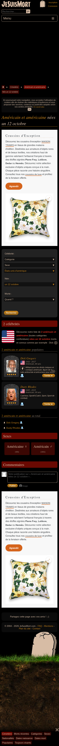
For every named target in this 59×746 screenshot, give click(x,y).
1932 (27, 362)
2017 (33, 362)
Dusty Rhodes (28, 387)
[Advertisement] (29, 53)
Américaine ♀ (17, 448)
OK (29, 109)
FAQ (40, 626)
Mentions (48, 626)
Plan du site (25, 628)
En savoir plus (39, 107)
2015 (33, 390)
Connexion (52, 6)
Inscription (53, 2)
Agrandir (14, 186)
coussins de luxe (33, 174)
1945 (27, 390)
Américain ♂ (43, 448)
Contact (36, 628)
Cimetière (14, 87)
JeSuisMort (16, 4)
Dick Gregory (28, 358)
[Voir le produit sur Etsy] (29, 217)
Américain (29, 364)
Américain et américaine (35, 87)
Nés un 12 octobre (10, 92)
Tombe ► (48, 375)
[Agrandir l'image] (49, 198)
